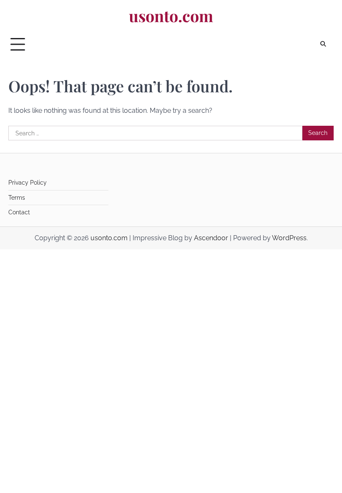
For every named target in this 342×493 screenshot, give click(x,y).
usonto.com (171, 15)
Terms (16, 197)
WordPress (289, 238)
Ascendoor (211, 238)
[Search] (323, 44)
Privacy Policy (27, 182)
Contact (19, 212)
